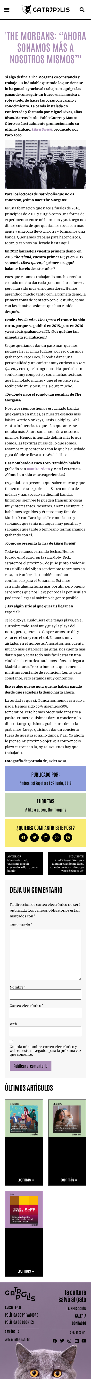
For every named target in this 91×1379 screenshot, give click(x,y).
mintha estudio (20, 1339)
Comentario (21, 925)
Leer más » (25, 1179)
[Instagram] (69, 1341)
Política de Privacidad (21, 1314)
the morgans (57, 809)
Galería (80, 1315)
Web (13, 1024)
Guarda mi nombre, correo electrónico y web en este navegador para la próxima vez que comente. (45, 1050)
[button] (6, 9)
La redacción (76, 1308)
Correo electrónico (26, 1005)
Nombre (17, 987)
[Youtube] (84, 1341)
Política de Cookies (19, 1322)
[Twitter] (62, 1341)
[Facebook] (55, 1341)
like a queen (37, 809)
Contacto (79, 1322)
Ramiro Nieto (38, 468)
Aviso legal (13, 1307)
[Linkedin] (76, 1341)
